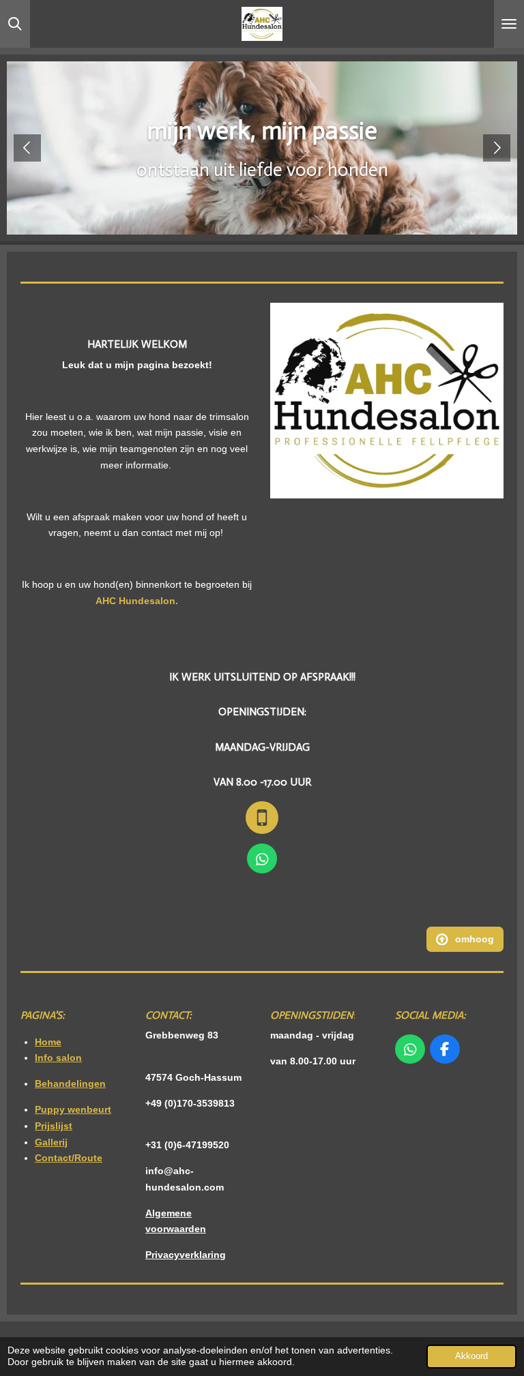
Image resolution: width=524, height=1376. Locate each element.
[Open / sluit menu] (509, 24)
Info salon (58, 1057)
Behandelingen (70, 1083)
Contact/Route (68, 1157)
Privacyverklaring (185, 1254)
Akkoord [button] (471, 1356)
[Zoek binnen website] (15, 24)
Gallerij (51, 1142)
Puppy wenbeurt (73, 1109)
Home (48, 1041)
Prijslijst (53, 1125)
